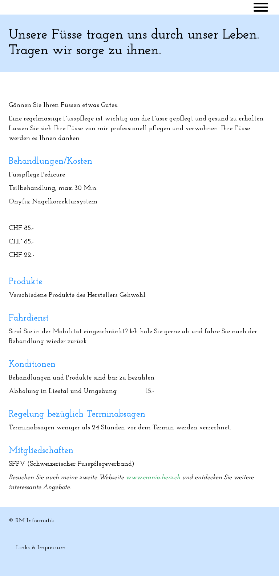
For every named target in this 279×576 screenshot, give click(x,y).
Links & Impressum (41, 548)
